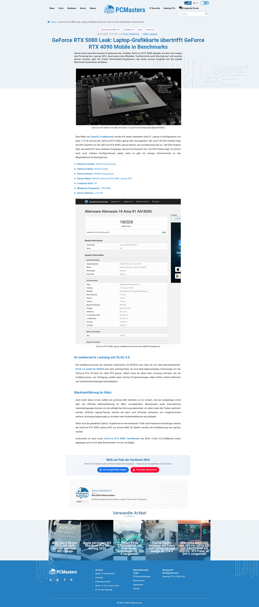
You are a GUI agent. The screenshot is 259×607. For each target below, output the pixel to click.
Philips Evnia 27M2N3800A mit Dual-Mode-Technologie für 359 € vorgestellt (129, 548)
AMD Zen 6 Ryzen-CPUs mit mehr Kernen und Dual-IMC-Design (65, 547)
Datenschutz (139, 580)
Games (93, 8)
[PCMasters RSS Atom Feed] (71, 580)
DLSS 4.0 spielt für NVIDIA (90, 369)
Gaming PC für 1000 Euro (173, 576)
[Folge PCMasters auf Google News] (51, 580)
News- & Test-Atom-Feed (107, 585)
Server (83, 8)
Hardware (71, 8)
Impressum (138, 584)
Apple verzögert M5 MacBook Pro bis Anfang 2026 (97, 545)
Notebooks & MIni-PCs (110, 30)
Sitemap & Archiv (103, 581)
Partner (136, 588)
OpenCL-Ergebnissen (102, 136)
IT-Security (154, 8)
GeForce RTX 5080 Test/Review (122, 438)
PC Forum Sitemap (103, 590)
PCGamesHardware (142, 576)
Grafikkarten (129, 30)
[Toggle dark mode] (205, 3)
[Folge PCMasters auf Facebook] (64, 580)
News (52, 8)
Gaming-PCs (169, 8)
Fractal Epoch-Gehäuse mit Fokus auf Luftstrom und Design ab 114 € (162, 547)
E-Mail (79, 502)
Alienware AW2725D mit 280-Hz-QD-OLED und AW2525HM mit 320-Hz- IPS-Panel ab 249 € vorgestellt (194, 548)
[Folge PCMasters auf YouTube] (57, 580)
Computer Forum (191, 8)
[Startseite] (48, 22)
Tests (61, 8)
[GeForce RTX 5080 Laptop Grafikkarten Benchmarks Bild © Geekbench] (128, 271)
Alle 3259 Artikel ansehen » (104, 495)
